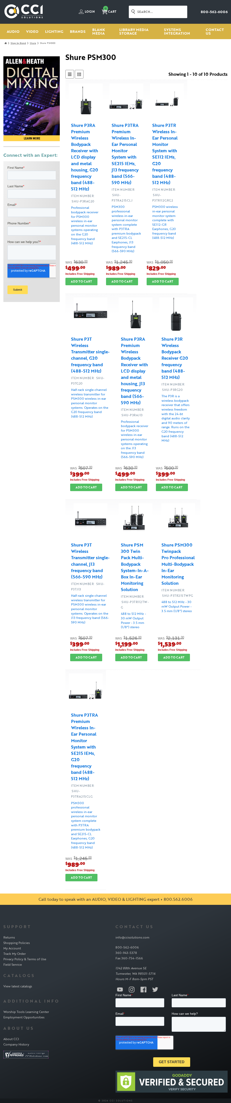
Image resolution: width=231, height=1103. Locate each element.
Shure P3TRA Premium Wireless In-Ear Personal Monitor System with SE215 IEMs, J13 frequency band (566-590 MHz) (125, 154)
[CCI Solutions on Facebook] (143, 989)
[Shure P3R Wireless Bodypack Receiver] (176, 315)
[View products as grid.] (79, 74)
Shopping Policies (16, 942)
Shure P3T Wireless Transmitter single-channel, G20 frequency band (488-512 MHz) (90, 355)
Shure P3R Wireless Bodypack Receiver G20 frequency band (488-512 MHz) (175, 358)
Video (32, 31)
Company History (16, 1044)
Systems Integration (177, 31)
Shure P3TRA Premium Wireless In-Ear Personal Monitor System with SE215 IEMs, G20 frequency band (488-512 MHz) (84, 747)
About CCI (11, 1038)
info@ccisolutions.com (132, 937)
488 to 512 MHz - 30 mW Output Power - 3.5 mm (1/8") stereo (133, 620)
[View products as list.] (69, 74)
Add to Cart (81, 281)
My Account (12, 948)
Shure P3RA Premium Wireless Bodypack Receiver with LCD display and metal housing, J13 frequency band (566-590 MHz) (134, 371)
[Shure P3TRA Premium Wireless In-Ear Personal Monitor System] (126, 101)
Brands (77, 31)
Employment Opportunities (23, 1017)
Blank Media (98, 31)
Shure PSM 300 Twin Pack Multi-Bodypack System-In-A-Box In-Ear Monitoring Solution (135, 567)
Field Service (12, 964)
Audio (13, 31)
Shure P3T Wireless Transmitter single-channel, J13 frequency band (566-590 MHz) (90, 561)
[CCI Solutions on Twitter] (155, 989)
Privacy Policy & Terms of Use (24, 959)
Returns (9, 937)
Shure (33, 43)
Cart (110, 10)
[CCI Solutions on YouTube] (120, 989)
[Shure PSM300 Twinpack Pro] (178, 521)
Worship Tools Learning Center (26, 1011)
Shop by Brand (18, 43)
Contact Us (215, 31)
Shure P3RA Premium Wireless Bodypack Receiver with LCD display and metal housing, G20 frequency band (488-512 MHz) (84, 157)
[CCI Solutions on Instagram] (131, 989)
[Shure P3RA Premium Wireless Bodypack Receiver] (86, 101)
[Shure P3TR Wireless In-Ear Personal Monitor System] (167, 101)
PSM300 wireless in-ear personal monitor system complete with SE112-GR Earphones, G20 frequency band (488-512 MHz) (165, 222)
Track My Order (14, 953)
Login (89, 12)
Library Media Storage (133, 31)
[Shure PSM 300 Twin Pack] (135, 521)
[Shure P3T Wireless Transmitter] (90, 315)
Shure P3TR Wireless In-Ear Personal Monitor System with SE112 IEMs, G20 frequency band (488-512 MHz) (165, 154)
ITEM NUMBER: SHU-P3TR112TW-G (135, 602)
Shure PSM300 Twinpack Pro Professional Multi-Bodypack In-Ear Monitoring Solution (178, 564)
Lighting (54, 31)
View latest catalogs (17, 986)
